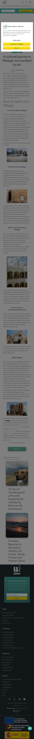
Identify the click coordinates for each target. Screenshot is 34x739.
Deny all (16, 48)
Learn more (14, 35)
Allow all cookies (16, 44)
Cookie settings (16, 40)
